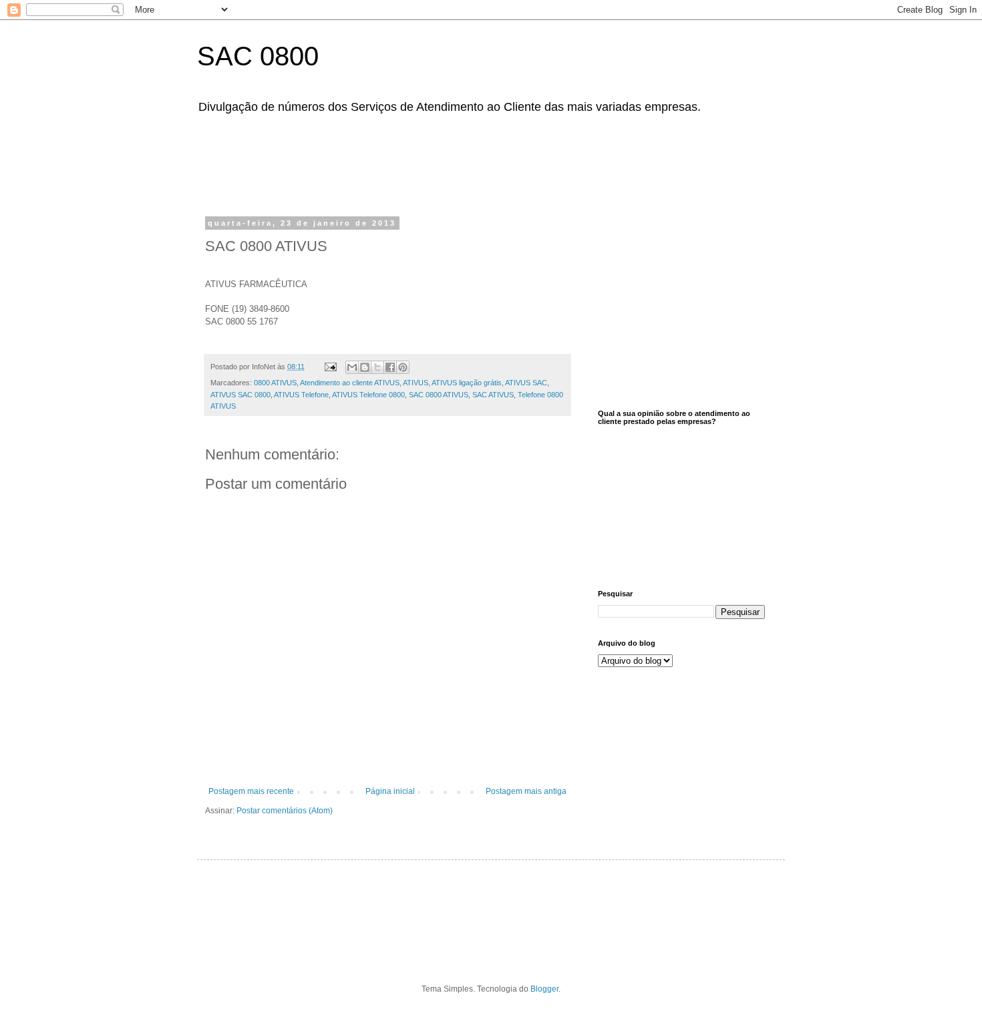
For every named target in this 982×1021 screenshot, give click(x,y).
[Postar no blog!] (364, 367)
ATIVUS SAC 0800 (240, 395)
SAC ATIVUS (493, 395)
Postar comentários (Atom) (284, 810)
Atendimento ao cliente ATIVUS (349, 383)
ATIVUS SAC (526, 383)
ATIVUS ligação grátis (467, 383)
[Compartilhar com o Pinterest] (403, 367)
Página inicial (390, 791)
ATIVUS (415, 383)
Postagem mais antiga (526, 791)
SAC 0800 (258, 56)
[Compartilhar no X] (377, 367)
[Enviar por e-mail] (352, 367)
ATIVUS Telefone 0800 (368, 395)
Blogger (544, 989)
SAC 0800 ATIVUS (438, 395)
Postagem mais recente (251, 791)
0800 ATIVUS (275, 383)
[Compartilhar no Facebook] (390, 367)
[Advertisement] (541, 162)
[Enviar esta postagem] (330, 367)
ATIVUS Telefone (301, 395)
